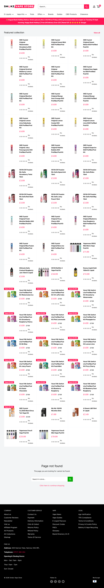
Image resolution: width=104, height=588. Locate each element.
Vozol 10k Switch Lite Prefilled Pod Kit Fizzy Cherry (89, 364)
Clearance (84, 14)
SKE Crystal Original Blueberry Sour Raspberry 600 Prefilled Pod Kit (90, 221)
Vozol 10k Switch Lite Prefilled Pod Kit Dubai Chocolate (25, 387)
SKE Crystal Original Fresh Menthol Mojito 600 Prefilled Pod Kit (26, 220)
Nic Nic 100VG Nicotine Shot (56, 409)
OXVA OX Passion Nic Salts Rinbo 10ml (89, 172)
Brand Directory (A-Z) (61, 534)
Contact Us (32, 514)
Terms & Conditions (85, 521)
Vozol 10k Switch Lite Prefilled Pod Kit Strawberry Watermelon (89, 293)
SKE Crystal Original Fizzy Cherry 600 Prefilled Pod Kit (57, 220)
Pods (32, 14)
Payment (31, 518)
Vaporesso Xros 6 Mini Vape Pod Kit (57, 432)
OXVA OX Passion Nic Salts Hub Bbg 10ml (89, 196)
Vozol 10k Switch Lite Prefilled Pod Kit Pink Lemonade (58, 317)
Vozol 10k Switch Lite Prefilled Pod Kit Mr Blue (25, 341)
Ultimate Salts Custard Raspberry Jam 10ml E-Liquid (26, 270)
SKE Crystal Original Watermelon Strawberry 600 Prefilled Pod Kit (25, 44)
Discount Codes (59, 524)
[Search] (86, 6)
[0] (98, 6)
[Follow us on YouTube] (63, 581)
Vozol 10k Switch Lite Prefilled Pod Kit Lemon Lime (89, 341)
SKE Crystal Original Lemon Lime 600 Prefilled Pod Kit (90, 121)
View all (97, 33)
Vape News (57, 514)
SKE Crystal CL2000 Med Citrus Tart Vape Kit (26, 410)
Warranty (31, 534)
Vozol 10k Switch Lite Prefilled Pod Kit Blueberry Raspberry (57, 387)
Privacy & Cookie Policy (87, 524)
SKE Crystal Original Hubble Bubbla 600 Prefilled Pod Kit (57, 148)
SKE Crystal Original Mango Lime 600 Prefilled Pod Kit (90, 97)
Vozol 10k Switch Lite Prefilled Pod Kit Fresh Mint (57, 364)
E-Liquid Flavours (59, 521)
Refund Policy (33, 531)
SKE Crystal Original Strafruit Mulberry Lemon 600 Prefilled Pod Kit (25, 71)
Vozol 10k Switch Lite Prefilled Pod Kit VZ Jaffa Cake (57, 292)
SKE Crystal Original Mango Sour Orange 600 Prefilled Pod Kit (57, 97)
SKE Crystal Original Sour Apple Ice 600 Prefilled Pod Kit (90, 70)
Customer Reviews (11, 518)
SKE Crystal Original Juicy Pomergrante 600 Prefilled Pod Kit (25, 148)
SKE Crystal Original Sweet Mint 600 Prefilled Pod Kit (58, 43)
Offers (40, 14)
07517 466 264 (19, 552)
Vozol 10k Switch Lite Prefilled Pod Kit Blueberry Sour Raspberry (90, 387)
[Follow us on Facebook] (51, 581)
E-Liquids (7, 14)
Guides (59, 14)
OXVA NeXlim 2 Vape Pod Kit (57, 269)
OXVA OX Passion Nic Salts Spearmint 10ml (58, 172)
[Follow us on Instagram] (59, 581)
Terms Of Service (34, 537)
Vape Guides (57, 518)
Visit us (7, 524)
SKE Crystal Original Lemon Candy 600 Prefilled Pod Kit (57, 121)
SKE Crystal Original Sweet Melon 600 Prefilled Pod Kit (90, 43)
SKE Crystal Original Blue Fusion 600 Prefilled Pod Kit (26, 247)
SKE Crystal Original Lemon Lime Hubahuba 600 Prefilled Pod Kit (25, 123)
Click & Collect (33, 524)
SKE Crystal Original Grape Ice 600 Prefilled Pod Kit (89, 148)
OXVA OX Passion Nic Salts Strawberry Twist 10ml (25, 173)
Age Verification (84, 514)
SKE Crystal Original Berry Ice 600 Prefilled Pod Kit (57, 247)
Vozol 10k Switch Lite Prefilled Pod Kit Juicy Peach (25, 364)
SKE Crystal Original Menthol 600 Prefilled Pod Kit (25, 97)
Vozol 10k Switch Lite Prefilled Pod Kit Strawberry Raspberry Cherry (25, 318)
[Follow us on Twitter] (55, 581)
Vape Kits (20, 14)
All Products (8, 531)
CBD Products (71, 14)
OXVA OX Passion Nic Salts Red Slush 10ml (26, 196)
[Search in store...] (70, 479)
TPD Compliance (84, 518)
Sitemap (7, 537)
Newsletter (8, 521)
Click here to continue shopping (52, 486)
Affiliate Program (10, 527)
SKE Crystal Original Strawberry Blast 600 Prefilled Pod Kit (57, 71)
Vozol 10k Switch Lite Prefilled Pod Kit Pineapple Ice (89, 317)
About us (7, 514)
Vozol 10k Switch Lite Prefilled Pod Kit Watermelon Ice (26, 292)
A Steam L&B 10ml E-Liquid (90, 409)
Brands (50, 14)
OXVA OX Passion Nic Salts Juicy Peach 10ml (57, 196)
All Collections (9, 534)
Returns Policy (33, 527)
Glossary (56, 531)
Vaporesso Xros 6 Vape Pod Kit (25, 432)
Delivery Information (35, 521)
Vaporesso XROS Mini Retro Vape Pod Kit (89, 246)
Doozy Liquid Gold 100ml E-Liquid (90, 269)
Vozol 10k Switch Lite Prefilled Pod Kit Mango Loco (57, 341)
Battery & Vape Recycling (88, 527)
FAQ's (55, 527)
